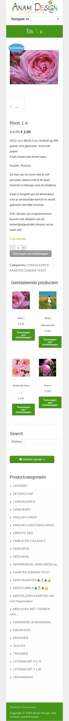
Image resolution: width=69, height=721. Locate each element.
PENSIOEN (20, 637)
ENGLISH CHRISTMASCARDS (33, 525)
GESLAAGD (21, 556)
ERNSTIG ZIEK (23, 533)
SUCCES (19, 645)
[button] (23, 335)
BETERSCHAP (23, 493)
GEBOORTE (21, 548)
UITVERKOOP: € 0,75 (27, 661)
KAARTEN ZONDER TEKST (28, 270)
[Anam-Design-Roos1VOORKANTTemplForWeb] (34, 70)
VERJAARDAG (23, 677)
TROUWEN (20, 653)
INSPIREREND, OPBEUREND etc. (35, 564)
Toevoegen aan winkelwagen (30, 253)
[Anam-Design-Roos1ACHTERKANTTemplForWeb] (17, 104)
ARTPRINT (20, 486)
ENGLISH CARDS (25, 517)
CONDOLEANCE (38, 265)
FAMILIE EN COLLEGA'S (29, 540)
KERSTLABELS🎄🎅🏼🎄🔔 (30, 588)
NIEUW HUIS (21, 630)
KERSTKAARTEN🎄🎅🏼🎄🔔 (32, 580)
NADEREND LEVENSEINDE (32, 622)
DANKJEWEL (22, 509)
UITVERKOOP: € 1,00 (27, 669)
